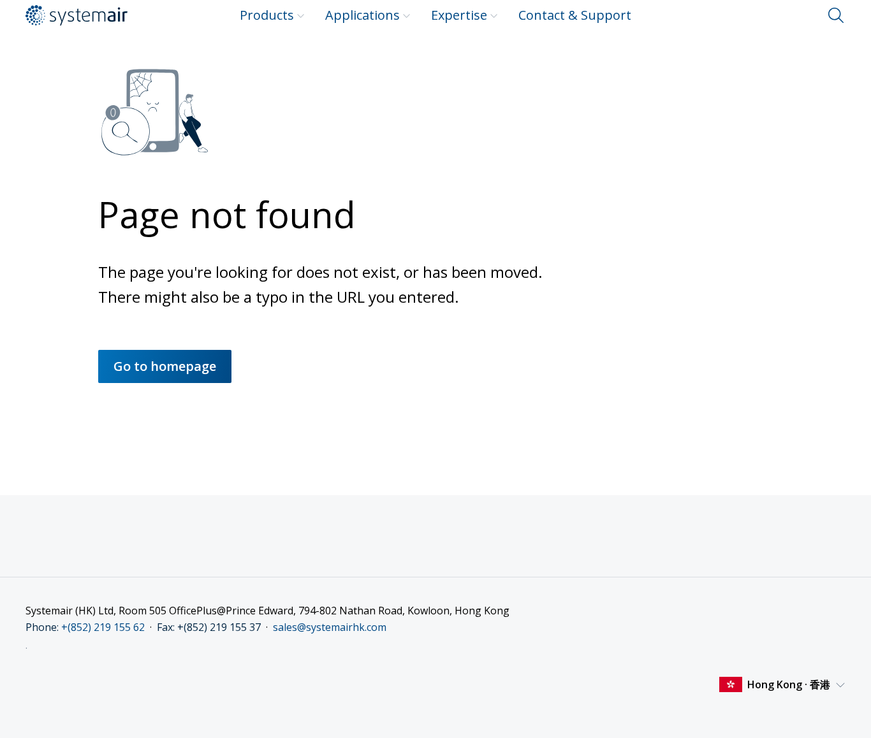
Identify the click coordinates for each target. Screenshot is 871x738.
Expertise (459, 15)
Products (267, 15)
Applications (362, 15)
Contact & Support (574, 15)
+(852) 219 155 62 (103, 627)
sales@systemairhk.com (329, 627)
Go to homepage (164, 366)
